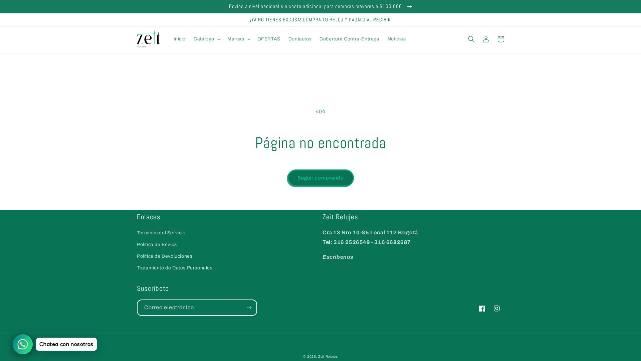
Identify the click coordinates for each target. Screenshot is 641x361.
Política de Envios (157, 244)
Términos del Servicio (161, 232)
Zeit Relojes (328, 356)
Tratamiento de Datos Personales (175, 267)
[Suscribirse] (249, 307)
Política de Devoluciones (164, 256)
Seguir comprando (320, 177)
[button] (206, 39)
